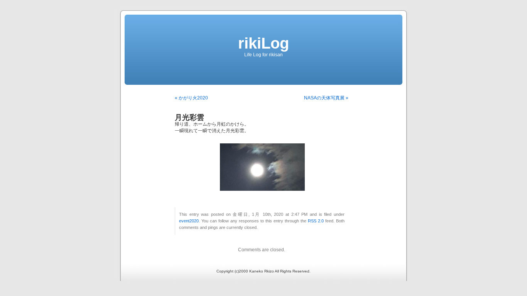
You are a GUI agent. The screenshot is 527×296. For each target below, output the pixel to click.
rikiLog (263, 43)
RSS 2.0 (316, 221)
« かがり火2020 (191, 98)
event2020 (189, 221)
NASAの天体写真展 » (326, 98)
